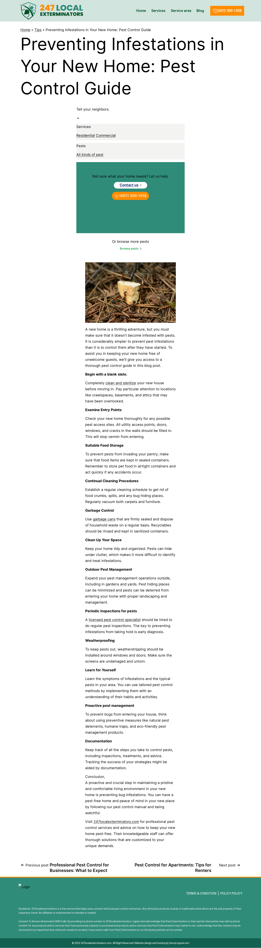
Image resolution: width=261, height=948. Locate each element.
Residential (85, 135)
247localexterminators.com (116, 822)
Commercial (106, 135)
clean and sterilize (120, 383)
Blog (200, 11)
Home (141, 11)
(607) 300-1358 (229, 11)
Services (158, 11)
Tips (38, 30)
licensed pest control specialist (115, 620)
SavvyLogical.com (179, 943)
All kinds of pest (89, 154)
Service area (181, 11)
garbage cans (104, 519)
